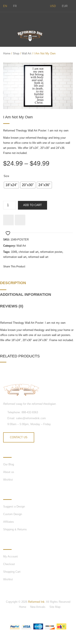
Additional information (25, 294)
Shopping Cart (11, 571)
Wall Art (26, 53)
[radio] (11, 185)
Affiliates (8, 521)
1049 (14, 251)
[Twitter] (4, 18)
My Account (10, 556)
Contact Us (18, 437)
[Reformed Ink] (30, 35)
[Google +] (55, 266)
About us (8, 472)
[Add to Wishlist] (8, 220)
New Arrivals (37, 606)
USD (53, 6)
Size (6, 176)
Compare (20, 220)
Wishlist (8, 479)
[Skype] (13, 18)
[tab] (14, 284)
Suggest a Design (14, 506)
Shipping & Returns (15, 529)
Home (6, 53)
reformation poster (51, 251)
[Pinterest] (47, 266)
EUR (65, 6)
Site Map (54, 606)
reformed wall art (38, 256)
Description (13, 283)
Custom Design (12, 514)
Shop (16, 53)
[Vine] (22, 18)
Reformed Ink (36, 601)
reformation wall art (14, 256)
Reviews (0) (11, 306)
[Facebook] (31, 18)
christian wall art (28, 251)
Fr (15, 6)
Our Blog (8, 464)
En (5, 6)
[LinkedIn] (63, 266)
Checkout (9, 564)
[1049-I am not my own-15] (38, 85)
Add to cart (32, 205)
